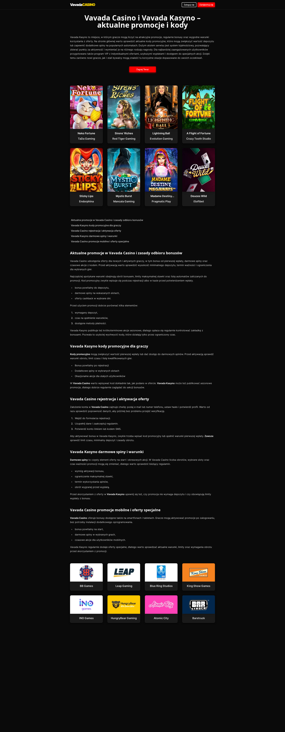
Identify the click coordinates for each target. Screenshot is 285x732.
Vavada (82, 5)
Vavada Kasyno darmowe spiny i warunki (94, 236)
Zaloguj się (189, 4)
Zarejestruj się (206, 4)
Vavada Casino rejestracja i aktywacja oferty (96, 230)
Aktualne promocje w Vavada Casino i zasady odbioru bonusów (107, 220)
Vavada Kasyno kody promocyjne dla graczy (96, 225)
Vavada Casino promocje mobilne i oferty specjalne (100, 241)
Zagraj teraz (142, 69)
